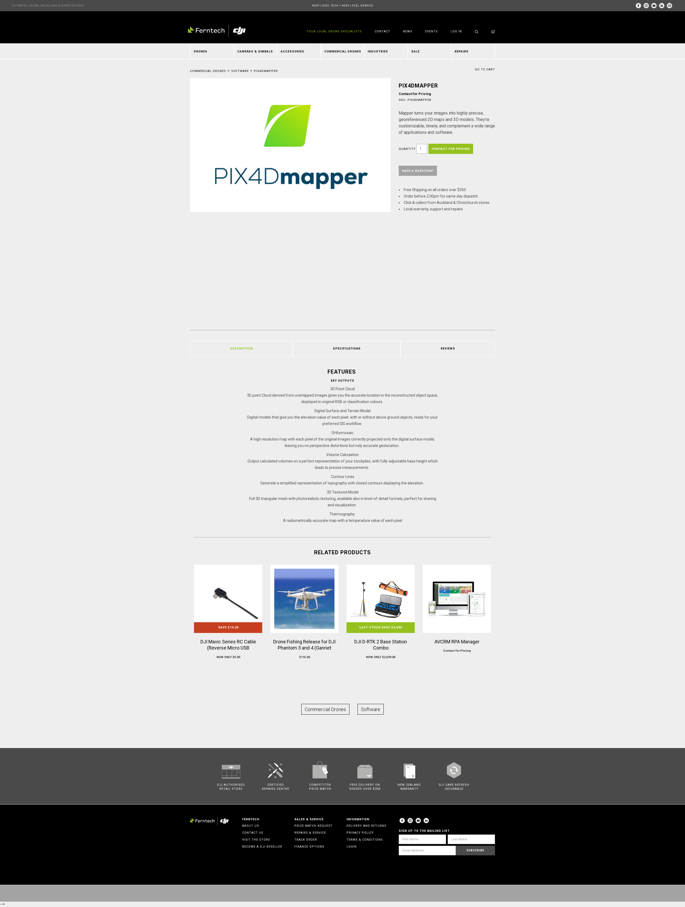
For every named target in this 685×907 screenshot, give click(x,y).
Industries (378, 51)
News (407, 31)
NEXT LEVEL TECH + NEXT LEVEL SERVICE (342, 5)
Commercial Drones (342, 51)
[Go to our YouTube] (654, 5)
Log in (456, 31)
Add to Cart (228, 667)
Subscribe (475, 850)
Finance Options (309, 846)
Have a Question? (418, 171)
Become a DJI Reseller (262, 846)
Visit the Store (256, 839)
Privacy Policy (360, 832)
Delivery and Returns (366, 826)
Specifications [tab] (347, 348)
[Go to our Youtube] (418, 820)
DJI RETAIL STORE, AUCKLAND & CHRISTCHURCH (48, 5)
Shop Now (457, 660)
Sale (415, 51)
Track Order (305, 839)
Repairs (462, 51)
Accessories (292, 51)
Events (431, 31)
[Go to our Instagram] (646, 5)
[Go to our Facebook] (638, 5)
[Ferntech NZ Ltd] (217, 30)
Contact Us (252, 832)
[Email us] (669, 5)
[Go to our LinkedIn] (661, 5)
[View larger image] (290, 145)
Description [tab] (241, 348)
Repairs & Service (310, 832)
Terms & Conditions (365, 839)
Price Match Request (313, 826)
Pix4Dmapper (266, 71)
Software (240, 71)
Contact (382, 31)
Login (352, 846)
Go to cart (485, 69)
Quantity (407, 149)
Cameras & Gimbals (255, 51)
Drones (200, 51)
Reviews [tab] (448, 348)
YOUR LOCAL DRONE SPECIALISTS (334, 31)
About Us (250, 826)
